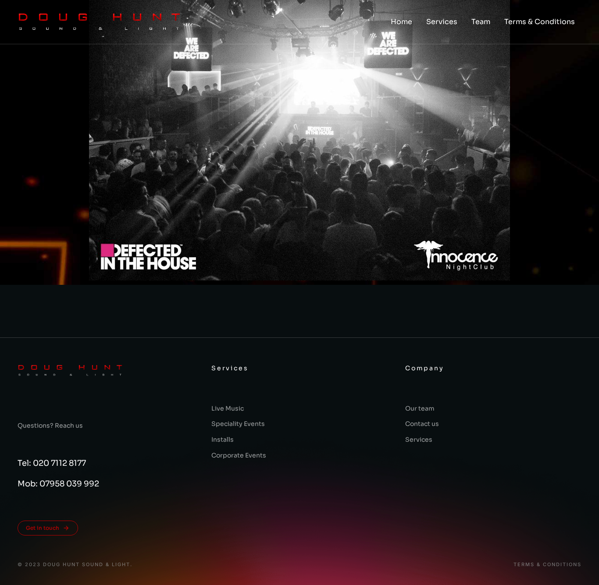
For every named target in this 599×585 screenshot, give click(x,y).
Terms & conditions (547, 564)
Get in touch (42, 528)
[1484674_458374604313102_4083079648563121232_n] (299, 140)
